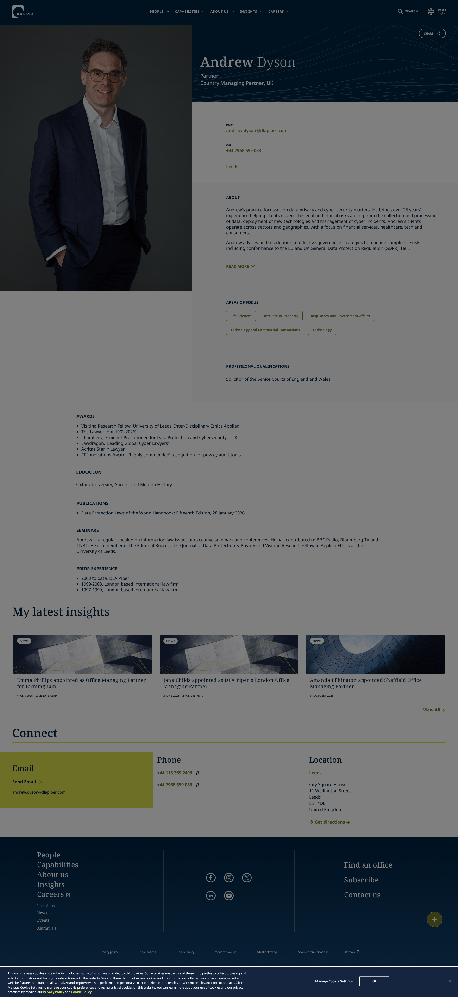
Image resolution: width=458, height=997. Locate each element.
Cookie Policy (81, 992)
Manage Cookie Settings (334, 981)
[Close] (450, 981)
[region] (229, 981)
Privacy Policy (53, 992)
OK (374, 981)
